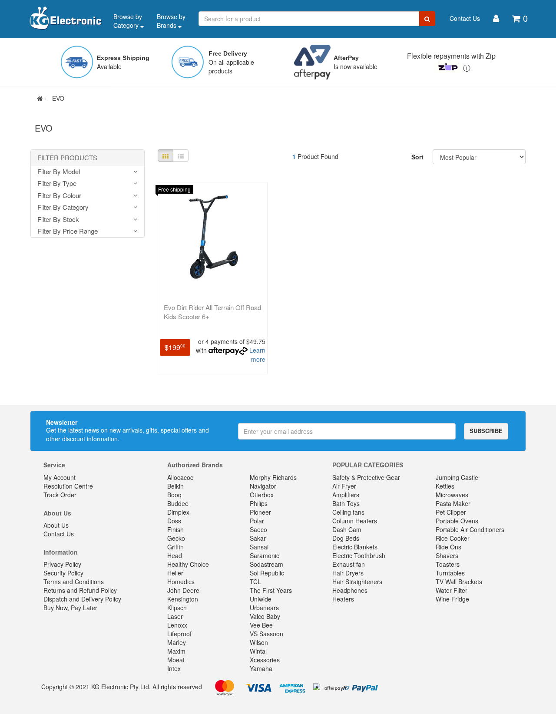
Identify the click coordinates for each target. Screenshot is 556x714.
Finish (175, 529)
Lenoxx (177, 625)
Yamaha (261, 668)
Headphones (349, 590)
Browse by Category (127, 21)
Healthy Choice (188, 564)
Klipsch (177, 607)
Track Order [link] (59, 494)
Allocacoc (180, 477)
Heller (175, 573)
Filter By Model (58, 171)
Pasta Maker (453, 503)
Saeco (258, 529)
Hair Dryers (348, 573)
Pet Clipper (451, 512)
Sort (417, 156)
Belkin (175, 486)
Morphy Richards (273, 477)
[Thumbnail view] (165, 155)
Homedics (181, 581)
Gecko (176, 538)
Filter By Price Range (67, 231)
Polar (257, 520)
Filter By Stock (58, 219)
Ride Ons (448, 546)
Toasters (448, 564)
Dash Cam (346, 529)
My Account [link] (59, 477)
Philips (259, 503)
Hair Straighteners (357, 581)
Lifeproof (179, 633)
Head (174, 555)
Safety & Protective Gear (366, 477)
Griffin (175, 546)
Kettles (445, 486)
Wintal (258, 651)
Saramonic (264, 555)
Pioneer (260, 512)
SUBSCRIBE (486, 430)
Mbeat (176, 659)
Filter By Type (56, 183)
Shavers (447, 555)
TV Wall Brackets (459, 581)
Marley (176, 642)
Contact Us (465, 18)
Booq (174, 494)
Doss (174, 520)
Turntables (450, 573)
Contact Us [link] (58, 533)
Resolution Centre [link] (68, 486)
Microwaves (452, 494)
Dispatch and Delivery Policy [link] (82, 599)
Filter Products (67, 158)
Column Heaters (354, 520)
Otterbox (262, 494)
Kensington (182, 599)
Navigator (263, 486)
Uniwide (260, 599)
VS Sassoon (266, 633)
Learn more (257, 355)
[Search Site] (427, 18)
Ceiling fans (348, 512)
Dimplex (178, 512)
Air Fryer (344, 486)
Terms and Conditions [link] (73, 581)
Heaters (343, 599)
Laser (175, 616)
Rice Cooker (453, 538)
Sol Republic (267, 573)
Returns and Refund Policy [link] (80, 590)
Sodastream (266, 564)
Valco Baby (265, 616)
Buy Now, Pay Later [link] (70, 607)
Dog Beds (345, 538)
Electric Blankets (354, 546)
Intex (174, 668)
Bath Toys (346, 503)
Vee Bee (261, 625)
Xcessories (265, 659)
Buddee (178, 503)
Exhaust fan (348, 564)
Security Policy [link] (63, 573)
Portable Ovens (457, 520)
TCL (255, 581)
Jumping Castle (457, 477)
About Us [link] (56, 525)
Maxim (176, 651)
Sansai (259, 546)
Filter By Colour (59, 195)
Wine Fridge (452, 599)
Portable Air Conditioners (470, 529)
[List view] (181, 155)
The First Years (271, 590)
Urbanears (264, 607)
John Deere (183, 590)
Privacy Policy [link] (62, 564)
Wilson (259, 642)
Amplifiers (345, 494)
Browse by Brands (171, 21)
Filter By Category (63, 207)
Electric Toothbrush (358, 555)
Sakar (258, 538)
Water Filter (451, 590)
